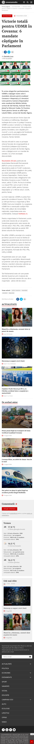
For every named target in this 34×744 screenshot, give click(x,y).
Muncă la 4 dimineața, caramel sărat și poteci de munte (16, 330)
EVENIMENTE (7, 677)
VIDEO (4, 722)
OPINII (4, 717)
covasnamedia (11, 2)
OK (32, 734)
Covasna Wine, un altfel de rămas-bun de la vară (17, 461)
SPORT (4, 682)
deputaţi (11, 293)
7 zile (8, 583)
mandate (24, 290)
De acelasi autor (10, 402)
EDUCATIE (5, 695)
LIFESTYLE (5, 713)
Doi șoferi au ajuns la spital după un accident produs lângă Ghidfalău (15, 491)
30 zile (13, 583)
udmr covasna (16, 290)
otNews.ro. (23, 214)
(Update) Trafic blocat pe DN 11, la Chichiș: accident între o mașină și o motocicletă (15, 391)
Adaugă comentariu (10, 509)
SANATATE (5, 686)
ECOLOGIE (6, 708)
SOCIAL (4, 691)
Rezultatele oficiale (9, 161)
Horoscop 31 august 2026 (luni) (13, 361)
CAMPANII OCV (7, 699)
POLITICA (5, 668)
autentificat (13, 513)
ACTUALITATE (7, 16)
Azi (4, 583)
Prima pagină (6, 6)
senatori (4, 293)
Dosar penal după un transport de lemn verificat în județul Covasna (16, 432)
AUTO (4, 704)
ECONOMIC (6, 673)
